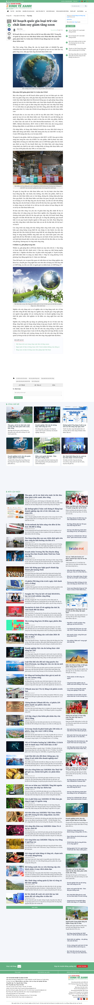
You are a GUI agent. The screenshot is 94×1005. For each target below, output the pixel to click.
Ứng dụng (71, 595)
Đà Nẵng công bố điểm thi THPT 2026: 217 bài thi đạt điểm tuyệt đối (77, 934)
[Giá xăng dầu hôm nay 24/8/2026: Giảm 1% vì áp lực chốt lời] (15, 830)
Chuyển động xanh (74, 856)
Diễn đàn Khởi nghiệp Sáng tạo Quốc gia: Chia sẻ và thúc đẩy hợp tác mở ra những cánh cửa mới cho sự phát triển (77, 571)
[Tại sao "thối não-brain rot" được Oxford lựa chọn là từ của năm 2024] (77, 548)
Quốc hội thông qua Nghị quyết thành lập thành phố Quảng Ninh (42, 568)
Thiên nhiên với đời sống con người (75, 677)
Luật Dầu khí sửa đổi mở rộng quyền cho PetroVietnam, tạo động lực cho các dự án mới (44, 663)
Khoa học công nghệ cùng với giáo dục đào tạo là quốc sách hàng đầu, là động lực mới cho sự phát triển (77, 577)
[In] (9, 37)
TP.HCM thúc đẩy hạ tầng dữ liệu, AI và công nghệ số (77, 843)
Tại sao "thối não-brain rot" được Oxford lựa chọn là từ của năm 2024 (76, 558)
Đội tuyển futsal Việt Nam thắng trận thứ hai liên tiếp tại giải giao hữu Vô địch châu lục (77, 729)
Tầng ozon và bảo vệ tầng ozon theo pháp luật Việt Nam (33, 350)
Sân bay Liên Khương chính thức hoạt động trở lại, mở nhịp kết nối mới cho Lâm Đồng (77, 530)
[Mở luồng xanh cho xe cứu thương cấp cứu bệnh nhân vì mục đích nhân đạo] (15, 871)
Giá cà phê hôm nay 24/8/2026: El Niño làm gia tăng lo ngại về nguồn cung (43, 800)
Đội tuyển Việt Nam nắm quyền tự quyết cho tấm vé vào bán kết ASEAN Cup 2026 (77, 735)
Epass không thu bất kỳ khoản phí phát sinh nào (77, 837)
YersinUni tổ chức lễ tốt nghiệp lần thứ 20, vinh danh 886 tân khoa (42, 608)
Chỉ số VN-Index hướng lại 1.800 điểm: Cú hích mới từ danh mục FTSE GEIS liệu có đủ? (44, 743)
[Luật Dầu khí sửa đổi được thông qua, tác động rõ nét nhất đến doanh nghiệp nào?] (15, 760)
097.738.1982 (82, 966)
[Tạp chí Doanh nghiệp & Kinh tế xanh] (19, 6)
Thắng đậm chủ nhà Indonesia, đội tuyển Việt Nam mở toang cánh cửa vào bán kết (77, 741)
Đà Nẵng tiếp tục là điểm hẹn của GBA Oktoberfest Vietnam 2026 (77, 518)
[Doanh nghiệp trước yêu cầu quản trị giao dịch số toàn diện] (19, 446)
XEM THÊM (34, 907)
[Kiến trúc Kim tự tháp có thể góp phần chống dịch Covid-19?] (77, 656)
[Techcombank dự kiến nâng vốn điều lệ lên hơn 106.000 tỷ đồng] (15, 528)
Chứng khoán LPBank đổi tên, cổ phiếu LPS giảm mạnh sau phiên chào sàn (42, 703)
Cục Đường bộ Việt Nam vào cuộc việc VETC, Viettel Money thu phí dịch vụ (77, 629)
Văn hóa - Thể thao (74, 493)
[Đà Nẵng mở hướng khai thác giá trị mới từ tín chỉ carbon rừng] (15, 679)
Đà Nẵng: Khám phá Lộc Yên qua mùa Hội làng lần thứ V (76, 524)
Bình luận (9, 21)
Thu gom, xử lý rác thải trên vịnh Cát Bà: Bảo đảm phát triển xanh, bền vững (19, 426)
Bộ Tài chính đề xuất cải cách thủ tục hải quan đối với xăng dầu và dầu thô (41, 895)
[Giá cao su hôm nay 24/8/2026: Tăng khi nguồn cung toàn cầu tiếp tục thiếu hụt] (15, 789)
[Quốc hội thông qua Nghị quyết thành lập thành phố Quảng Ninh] (15, 571)
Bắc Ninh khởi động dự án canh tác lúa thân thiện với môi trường (74, 457)
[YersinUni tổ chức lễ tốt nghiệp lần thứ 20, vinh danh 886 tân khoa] (15, 611)
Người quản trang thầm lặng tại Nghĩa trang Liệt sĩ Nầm (76, 922)
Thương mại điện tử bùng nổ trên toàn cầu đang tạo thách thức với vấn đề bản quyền (77, 583)
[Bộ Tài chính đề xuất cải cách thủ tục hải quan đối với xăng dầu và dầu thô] (15, 898)
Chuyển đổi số (72, 805)
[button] (75, 1)
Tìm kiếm (86, 6)
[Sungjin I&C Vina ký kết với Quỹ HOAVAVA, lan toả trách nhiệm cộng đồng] (15, 598)
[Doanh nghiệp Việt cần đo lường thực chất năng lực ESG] (47, 415)
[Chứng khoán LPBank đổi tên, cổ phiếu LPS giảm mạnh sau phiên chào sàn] (15, 706)
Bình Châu (20, 29)
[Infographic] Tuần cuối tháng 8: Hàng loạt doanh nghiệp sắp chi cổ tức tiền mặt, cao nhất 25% (44, 511)
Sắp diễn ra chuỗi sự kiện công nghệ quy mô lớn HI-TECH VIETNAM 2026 (76, 623)
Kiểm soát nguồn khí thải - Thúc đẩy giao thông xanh (45, 457)
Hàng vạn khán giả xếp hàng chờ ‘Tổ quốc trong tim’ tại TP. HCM (77, 507)
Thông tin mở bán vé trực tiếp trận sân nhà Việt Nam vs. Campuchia (76, 717)
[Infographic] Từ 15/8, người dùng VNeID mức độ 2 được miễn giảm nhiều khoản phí (77, 849)
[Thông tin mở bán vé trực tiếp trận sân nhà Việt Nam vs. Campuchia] (77, 707)
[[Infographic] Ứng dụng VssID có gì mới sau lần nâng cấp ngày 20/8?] (74, 415)
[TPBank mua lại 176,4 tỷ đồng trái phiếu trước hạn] (15, 693)
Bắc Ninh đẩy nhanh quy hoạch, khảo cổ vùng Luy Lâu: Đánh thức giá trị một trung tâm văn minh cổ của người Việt (77, 951)
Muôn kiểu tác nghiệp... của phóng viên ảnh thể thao (77, 940)
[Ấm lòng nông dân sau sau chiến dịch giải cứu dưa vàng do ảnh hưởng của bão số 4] (15, 542)
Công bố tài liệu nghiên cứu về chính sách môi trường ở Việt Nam (77, 683)
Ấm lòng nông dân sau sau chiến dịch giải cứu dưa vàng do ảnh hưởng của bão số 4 (44, 539)
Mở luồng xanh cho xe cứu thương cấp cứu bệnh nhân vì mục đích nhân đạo (42, 868)
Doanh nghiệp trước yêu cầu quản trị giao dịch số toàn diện (19, 457)
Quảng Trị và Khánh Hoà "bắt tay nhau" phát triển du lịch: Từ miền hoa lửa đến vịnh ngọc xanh (77, 536)
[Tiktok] (85, 1)
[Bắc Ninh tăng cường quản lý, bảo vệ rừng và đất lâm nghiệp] (15, 884)
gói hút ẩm (69, 19)
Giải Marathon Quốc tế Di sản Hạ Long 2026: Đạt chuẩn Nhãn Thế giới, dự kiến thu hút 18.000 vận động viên (77, 747)
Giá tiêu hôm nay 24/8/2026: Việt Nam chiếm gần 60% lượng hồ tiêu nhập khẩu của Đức (43, 813)
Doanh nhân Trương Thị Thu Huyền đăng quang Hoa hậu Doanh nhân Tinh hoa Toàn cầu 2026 (42, 554)
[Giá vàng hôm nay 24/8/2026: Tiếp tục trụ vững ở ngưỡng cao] (15, 844)
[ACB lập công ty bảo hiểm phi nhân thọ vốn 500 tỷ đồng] (15, 720)
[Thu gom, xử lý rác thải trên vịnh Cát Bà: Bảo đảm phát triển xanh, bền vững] (19, 415)
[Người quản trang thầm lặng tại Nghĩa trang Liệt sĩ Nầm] (77, 913)
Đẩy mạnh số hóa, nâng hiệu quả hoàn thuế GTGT (77, 635)
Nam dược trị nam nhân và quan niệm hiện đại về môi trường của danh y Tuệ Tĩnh (77, 695)
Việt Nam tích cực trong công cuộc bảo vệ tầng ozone (32, 344)
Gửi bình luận (18, 397)
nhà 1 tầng (74, 22)
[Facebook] (79, 1)
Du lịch (70, 754)
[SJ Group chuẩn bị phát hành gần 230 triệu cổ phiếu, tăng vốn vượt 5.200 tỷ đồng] (15, 733)
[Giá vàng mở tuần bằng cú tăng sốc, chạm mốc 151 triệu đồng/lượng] (15, 857)
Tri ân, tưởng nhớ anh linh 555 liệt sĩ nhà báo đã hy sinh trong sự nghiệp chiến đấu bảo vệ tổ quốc (77, 946)
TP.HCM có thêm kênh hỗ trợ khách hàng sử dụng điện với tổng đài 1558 (77, 831)
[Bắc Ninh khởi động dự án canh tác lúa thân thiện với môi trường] (74, 446)
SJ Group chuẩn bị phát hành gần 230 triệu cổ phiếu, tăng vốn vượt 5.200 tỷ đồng (43, 730)
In (54, 385)
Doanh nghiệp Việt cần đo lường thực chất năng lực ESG (46, 425)
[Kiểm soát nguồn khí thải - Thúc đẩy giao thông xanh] (47, 446)
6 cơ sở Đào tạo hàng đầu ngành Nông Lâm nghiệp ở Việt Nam (76, 689)
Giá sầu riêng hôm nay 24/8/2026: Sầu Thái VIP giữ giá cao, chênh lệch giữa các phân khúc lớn (43, 771)
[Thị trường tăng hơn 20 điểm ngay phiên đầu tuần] (15, 625)
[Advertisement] (77, 69)
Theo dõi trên (54, 30)
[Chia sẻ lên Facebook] (9, 29)
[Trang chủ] (8, 11)
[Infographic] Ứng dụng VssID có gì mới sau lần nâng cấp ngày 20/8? (74, 425)
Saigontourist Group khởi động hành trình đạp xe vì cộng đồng (76, 901)
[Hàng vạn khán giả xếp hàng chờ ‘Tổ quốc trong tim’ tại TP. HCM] (77, 498)
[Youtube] (82, 1)
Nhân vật (70, 908)
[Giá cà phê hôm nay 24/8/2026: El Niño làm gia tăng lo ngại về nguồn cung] (15, 803)
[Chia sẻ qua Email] (9, 33)
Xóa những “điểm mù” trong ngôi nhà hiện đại (77, 641)
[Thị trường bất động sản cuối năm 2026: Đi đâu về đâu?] (15, 638)
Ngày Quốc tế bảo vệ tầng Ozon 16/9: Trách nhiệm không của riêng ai (37, 347)
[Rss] (87, 1)
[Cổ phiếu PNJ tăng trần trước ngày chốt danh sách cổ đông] (15, 585)
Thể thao (70, 702)
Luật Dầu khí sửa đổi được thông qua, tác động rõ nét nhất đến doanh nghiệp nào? (42, 757)
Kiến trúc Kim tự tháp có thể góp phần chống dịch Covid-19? (76, 666)
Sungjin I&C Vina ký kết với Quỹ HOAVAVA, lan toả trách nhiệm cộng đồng (42, 595)
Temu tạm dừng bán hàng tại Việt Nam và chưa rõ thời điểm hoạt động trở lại (77, 588)
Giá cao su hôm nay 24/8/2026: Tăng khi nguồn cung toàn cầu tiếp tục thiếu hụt (43, 786)
